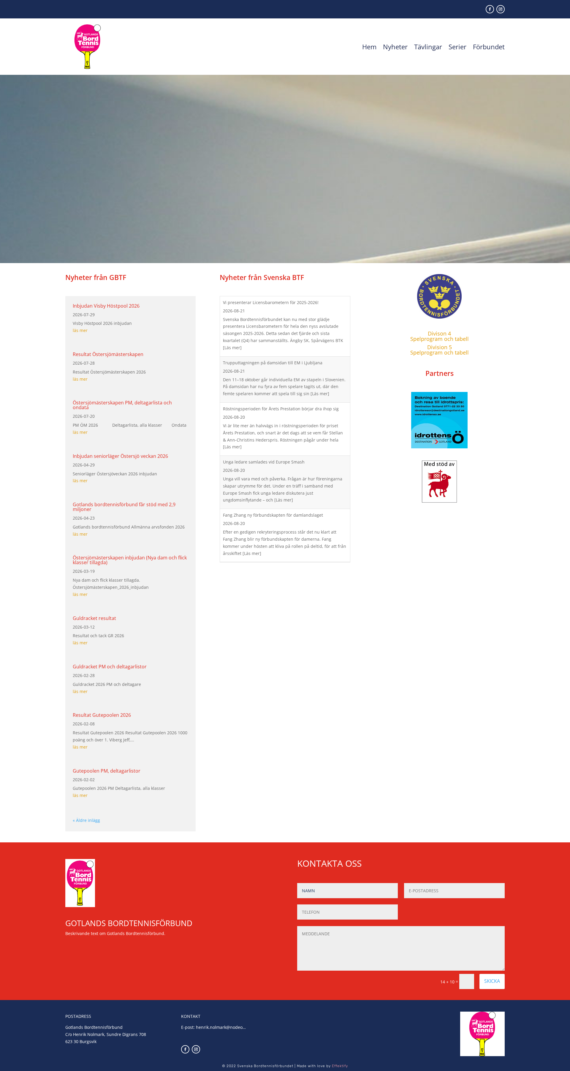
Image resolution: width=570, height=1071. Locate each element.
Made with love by (322, 1066)
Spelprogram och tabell (439, 338)
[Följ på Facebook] (490, 9)
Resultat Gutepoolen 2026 (102, 715)
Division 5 (439, 347)
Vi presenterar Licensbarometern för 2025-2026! (271, 302)
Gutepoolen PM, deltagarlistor (106, 771)
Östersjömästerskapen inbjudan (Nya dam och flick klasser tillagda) (130, 560)
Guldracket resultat (94, 618)
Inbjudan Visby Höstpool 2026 (106, 306)
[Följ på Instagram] (500, 9)
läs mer (80, 330)
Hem (369, 46)
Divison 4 (439, 333)
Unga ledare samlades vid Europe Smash (264, 462)
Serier (457, 46)
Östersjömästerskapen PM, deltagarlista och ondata (122, 405)
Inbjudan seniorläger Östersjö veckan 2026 (120, 456)
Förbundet (489, 46)
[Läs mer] (232, 347)
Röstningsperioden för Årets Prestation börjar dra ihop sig (281, 409)
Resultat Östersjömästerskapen (108, 354)
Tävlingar (428, 46)
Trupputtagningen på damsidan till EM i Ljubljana (272, 363)
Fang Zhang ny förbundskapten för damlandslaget (273, 515)
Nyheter (395, 46)
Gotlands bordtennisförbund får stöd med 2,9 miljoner (124, 506)
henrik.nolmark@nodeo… (221, 1027)
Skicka (492, 981)
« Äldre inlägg (86, 820)
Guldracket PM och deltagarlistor (110, 666)
